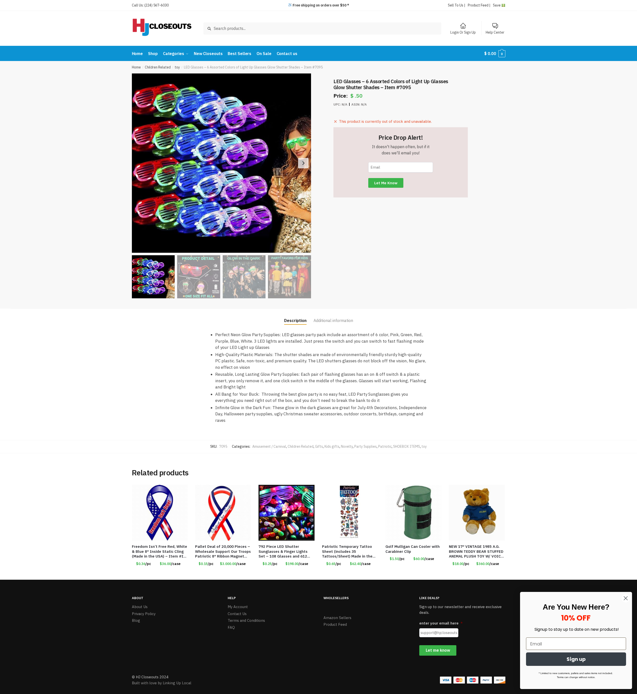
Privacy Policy (144, 613)
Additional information (333, 320)
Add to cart (159, 573)
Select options (287, 573)
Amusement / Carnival (269, 446)
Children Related (158, 67)
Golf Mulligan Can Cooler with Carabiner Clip (412, 549)
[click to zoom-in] (221, 163)
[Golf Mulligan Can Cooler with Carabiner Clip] (413, 513)
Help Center (495, 32)
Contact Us (237, 613)
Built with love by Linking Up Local (161, 683)
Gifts (319, 446)
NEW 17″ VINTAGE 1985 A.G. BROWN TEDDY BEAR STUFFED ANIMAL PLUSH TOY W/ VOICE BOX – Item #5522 (476, 551)
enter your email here (441, 623)
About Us (140, 606)
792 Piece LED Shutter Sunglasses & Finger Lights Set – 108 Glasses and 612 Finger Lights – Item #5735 (283, 551)
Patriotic (385, 446)
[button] (303, 163)
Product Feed (335, 624)
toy (177, 67)
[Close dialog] (625, 598)
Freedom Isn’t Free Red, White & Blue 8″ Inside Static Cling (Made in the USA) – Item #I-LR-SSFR (159, 551)
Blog (136, 620)
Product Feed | (479, 5)
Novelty (347, 446)
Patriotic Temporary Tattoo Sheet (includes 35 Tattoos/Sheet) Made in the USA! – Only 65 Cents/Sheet (347, 551)
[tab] (295, 316)
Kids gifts (331, 446)
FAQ (231, 627)
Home (136, 67)
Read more (350, 573)
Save (497, 5)
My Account (238, 606)
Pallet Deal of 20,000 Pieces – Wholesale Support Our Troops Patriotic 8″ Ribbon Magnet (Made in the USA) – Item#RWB (223, 551)
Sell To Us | (456, 5)
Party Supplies (365, 446)
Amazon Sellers (337, 617)
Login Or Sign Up (463, 32)
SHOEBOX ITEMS (406, 446)
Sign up (576, 659)
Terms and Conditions (246, 620)
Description (295, 320)
